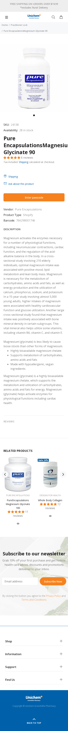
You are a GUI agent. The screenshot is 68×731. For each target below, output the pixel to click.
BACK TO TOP (34, 722)
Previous (5, 474)
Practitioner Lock (19, 25)
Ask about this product (21, 183)
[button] (12, 158)
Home (5, 25)
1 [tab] (34, 115)
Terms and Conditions (34, 599)
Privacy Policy (53, 595)
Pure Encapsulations (28, 209)
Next (63, 474)
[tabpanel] (34, 78)
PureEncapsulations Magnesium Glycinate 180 (18, 504)
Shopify (28, 215)
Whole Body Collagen (50, 500)
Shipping (23, 162)
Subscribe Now (53, 581)
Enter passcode (34, 197)
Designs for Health (50, 495)
